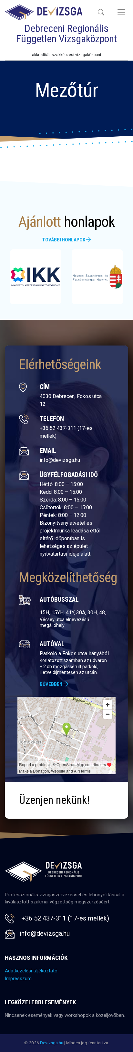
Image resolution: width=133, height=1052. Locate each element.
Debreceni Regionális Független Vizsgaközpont (66, 33)
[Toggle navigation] (101, 12)
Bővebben (51, 684)
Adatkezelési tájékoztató (31, 971)
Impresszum (18, 978)
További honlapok (64, 240)
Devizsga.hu (51, 1042)
